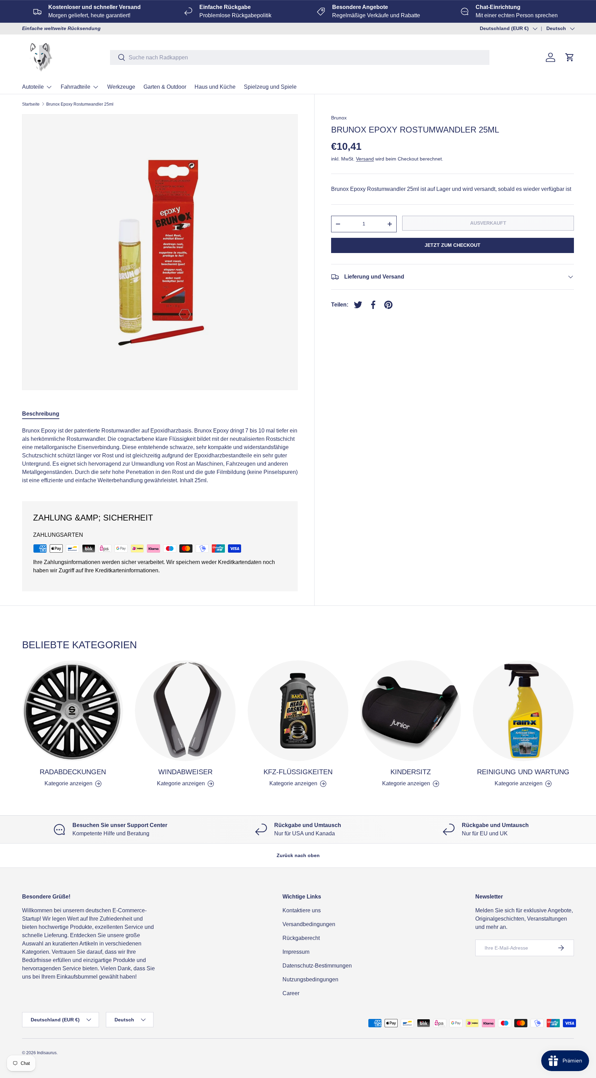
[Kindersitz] (410, 710)
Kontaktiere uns (301, 910)
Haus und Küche (215, 87)
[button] (569, 57)
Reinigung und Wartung (523, 772)
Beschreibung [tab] (40, 414)
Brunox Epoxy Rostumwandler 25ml (79, 104)
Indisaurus (47, 1052)
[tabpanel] (160, 456)
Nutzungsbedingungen (310, 979)
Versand (365, 159)
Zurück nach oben (298, 855)
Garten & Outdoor (164, 87)
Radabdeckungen (73, 772)
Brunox (339, 117)
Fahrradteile (75, 87)
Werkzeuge (121, 87)
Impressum (295, 952)
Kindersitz (410, 772)
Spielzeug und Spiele (270, 87)
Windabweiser (185, 772)
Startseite (31, 104)
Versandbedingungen (308, 924)
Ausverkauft (488, 223)
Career (290, 993)
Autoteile (33, 87)
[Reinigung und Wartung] (523, 710)
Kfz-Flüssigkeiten (298, 772)
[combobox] (299, 57)
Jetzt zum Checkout (452, 245)
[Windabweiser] (185, 710)
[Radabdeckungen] (72, 710)
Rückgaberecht (301, 938)
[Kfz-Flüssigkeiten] (298, 710)
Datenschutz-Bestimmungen (317, 966)
